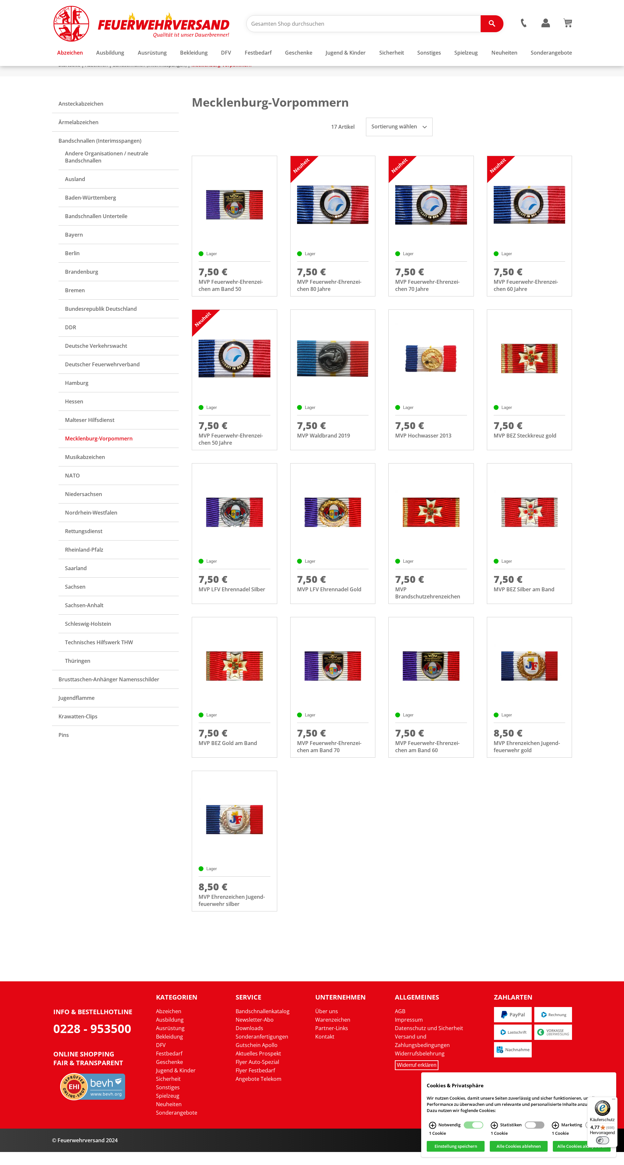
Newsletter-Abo (255, 1019)
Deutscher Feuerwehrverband (102, 364)
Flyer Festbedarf (255, 1070)
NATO (72, 475)
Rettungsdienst (83, 531)
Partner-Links (331, 1028)
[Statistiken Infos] (494, 1125)
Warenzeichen (332, 1019)
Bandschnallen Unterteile (96, 216)
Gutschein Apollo (257, 1045)
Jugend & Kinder (176, 1070)
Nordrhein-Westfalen (91, 512)
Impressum (409, 1019)
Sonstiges (168, 1087)
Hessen (74, 401)
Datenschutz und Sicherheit (429, 1028)
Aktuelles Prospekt (258, 1053)
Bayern (74, 234)
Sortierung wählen (394, 126)
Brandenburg (81, 271)
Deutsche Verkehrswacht (96, 345)
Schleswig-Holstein (88, 623)
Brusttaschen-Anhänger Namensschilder (108, 679)
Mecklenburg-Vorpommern (99, 438)
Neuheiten (169, 1104)
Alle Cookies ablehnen (519, 1146)
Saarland (76, 568)
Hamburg (76, 382)
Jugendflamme (76, 697)
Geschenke (169, 1062)
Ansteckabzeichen (80, 103)
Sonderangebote (176, 1112)
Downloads (249, 1028)
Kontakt (324, 1036)
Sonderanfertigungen (262, 1036)
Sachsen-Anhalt (84, 605)
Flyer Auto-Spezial (257, 1062)
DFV (161, 1045)
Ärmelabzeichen (78, 122)
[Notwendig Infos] (432, 1125)
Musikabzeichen (85, 457)
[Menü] (614, 1101)
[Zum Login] (545, 23)
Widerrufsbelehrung (420, 1053)
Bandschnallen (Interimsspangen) (99, 140)
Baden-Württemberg (90, 197)
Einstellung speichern (456, 1146)
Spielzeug (167, 1095)
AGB (400, 1011)
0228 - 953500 (92, 1029)
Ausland (75, 179)
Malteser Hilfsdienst (89, 420)
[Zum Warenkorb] (567, 25)
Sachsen (75, 586)
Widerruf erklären (416, 1065)
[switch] (602, 1140)
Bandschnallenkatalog (263, 1011)
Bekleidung (169, 1036)
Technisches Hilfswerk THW (99, 642)
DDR (70, 327)
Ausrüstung (170, 1028)
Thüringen (77, 660)
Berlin (72, 253)
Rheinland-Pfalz (84, 549)
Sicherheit (168, 1078)
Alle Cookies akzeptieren (581, 1146)
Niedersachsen (83, 494)
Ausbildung (170, 1019)
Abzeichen (168, 1011)
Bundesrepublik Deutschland (101, 308)
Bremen (75, 290)
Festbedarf (169, 1053)
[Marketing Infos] (555, 1125)
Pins (63, 735)
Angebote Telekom (258, 1078)
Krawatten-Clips (78, 716)
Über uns (326, 1011)
